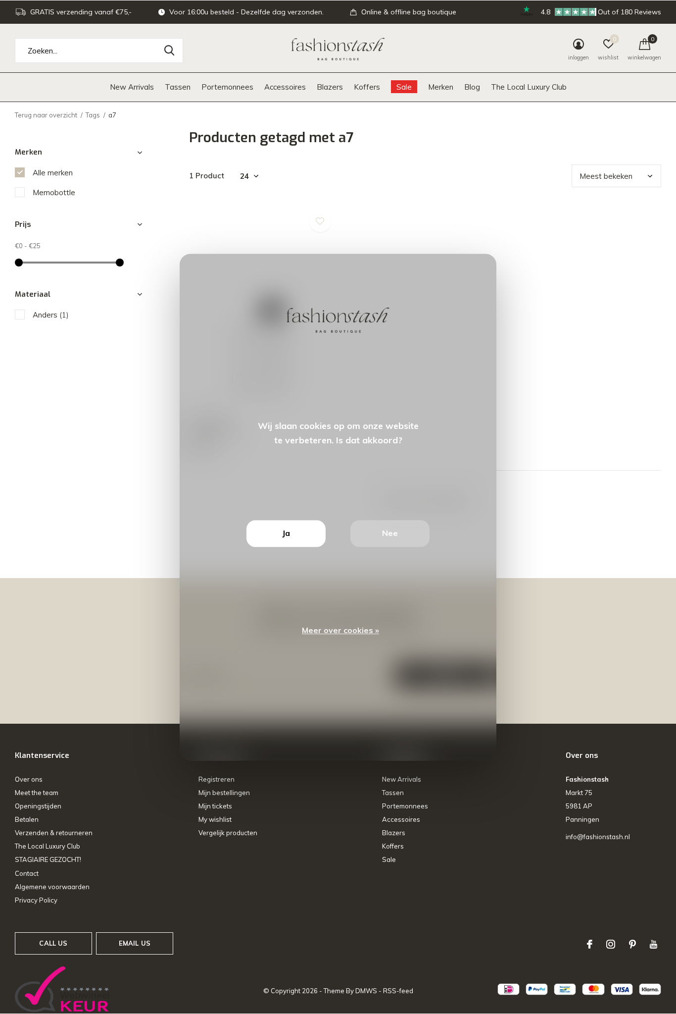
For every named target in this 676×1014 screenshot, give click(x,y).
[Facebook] (589, 944)
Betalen (27, 819)
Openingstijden (38, 806)
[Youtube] (653, 944)
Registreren (216, 779)
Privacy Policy (36, 900)
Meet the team (36, 793)
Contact (27, 873)
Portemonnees (227, 87)
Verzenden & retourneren (54, 833)
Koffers (367, 87)
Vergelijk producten (227, 833)
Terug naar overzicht (46, 115)
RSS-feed (398, 991)
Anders (51, 315)
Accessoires (285, 87)
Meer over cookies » (340, 630)
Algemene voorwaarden (52, 887)
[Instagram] (610, 944)
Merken (440, 87)
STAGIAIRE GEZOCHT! (48, 859)
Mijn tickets (215, 806)
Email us (134, 943)
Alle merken (53, 172)
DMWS (366, 991)
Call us (53, 943)
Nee (390, 533)
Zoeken (169, 50)
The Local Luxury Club (529, 87)
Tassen (178, 87)
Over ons (29, 779)
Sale (404, 87)
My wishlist (215, 819)
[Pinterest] (632, 944)
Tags (93, 115)
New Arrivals (132, 87)
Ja (286, 533)
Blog (472, 87)
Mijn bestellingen (224, 793)
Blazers (330, 87)
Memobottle (54, 192)
